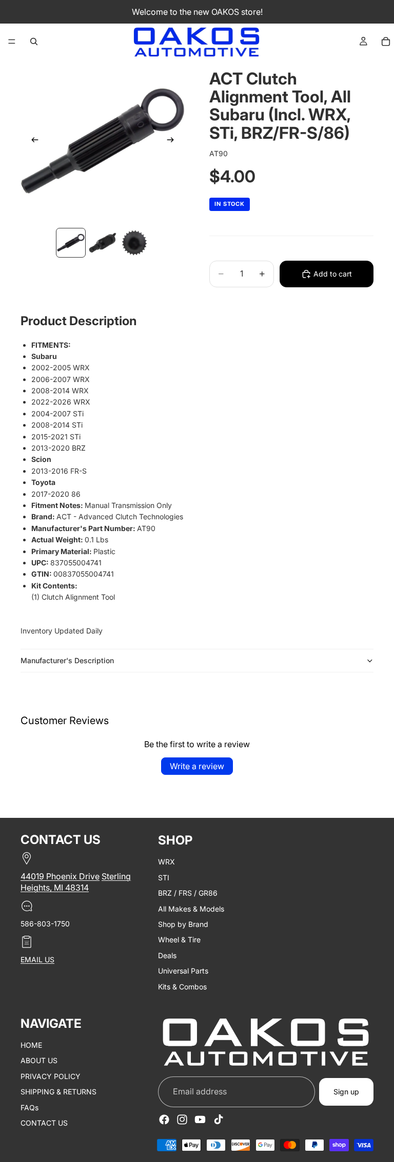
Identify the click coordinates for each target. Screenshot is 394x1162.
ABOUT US (39, 1060)
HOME (31, 1045)
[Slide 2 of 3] (102, 243)
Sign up (346, 1091)
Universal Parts (183, 970)
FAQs (29, 1107)
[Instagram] (182, 1119)
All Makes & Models (191, 908)
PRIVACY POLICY (51, 1076)
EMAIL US (37, 959)
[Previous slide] (32, 141)
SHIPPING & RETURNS (58, 1091)
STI (163, 877)
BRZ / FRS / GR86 (188, 893)
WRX (166, 861)
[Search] (34, 41)
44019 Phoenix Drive (60, 876)
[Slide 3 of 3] (134, 243)
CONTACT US (44, 1122)
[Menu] (12, 41)
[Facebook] (164, 1119)
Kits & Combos (182, 986)
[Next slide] (173, 141)
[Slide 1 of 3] (71, 243)
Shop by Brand (183, 924)
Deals (167, 955)
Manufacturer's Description (67, 660)
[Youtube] (200, 1119)
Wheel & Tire (179, 939)
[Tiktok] (218, 1119)
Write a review (197, 766)
